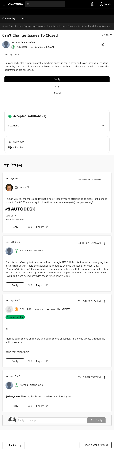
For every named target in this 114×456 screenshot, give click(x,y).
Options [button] (106, 34)
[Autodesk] (16, 4)
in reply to (52, 309)
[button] (110, 44)
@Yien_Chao (12, 396)
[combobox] (45, 4)
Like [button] (55, 87)
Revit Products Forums (64, 26)
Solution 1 (13, 125)
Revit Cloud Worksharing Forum (93, 26)
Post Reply (96, 420)
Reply (57, 79)
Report (57, 93)
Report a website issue (95, 445)
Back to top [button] (15, 445)
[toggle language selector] (92, 4)
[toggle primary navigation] (5, 4)
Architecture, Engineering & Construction (30, 26)
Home (5, 26)
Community (8, 18)
